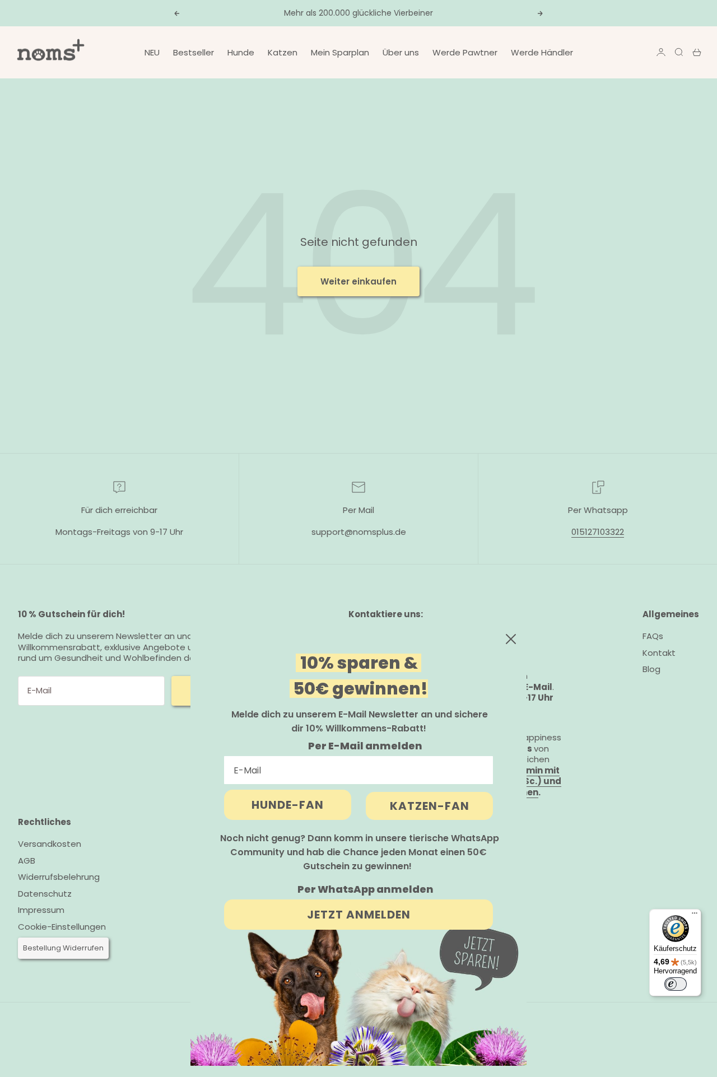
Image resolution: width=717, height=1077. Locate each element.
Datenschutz (45, 893)
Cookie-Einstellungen (62, 927)
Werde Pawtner (464, 52)
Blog (651, 669)
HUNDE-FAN (288, 805)
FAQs (652, 636)
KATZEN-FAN (429, 806)
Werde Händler (542, 52)
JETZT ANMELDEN (359, 914)
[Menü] (694, 915)
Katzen (282, 52)
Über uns (401, 52)
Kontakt (659, 653)
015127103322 (597, 532)
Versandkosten (49, 844)
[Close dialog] (511, 639)
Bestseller (193, 52)
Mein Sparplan (340, 52)
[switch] (675, 984)
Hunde (240, 52)
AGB (26, 860)
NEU (152, 52)
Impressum (41, 910)
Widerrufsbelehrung (59, 877)
